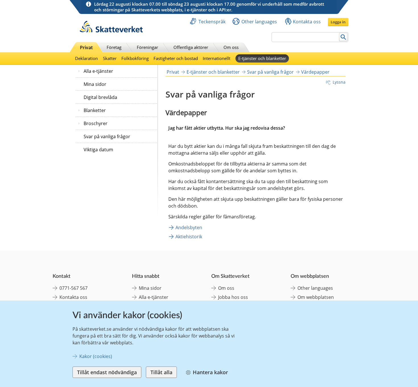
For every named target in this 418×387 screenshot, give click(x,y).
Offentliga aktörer (190, 47)
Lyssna (339, 82)
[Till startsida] (111, 31)
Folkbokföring (135, 58)
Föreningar (147, 47)
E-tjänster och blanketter (262, 58)
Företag (114, 47)
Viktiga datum (98, 149)
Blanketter (95, 110)
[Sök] (343, 37)
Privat (86, 47)
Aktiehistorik (188, 236)
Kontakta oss (307, 21)
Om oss (231, 47)
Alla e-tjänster (98, 71)
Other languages (259, 21)
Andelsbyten (188, 227)
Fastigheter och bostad (176, 58)
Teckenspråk (211, 21)
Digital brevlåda (100, 97)
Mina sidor (95, 84)
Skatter (110, 58)
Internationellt (216, 58)
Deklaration (86, 58)
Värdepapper (315, 72)
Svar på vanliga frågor (107, 136)
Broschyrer (95, 123)
